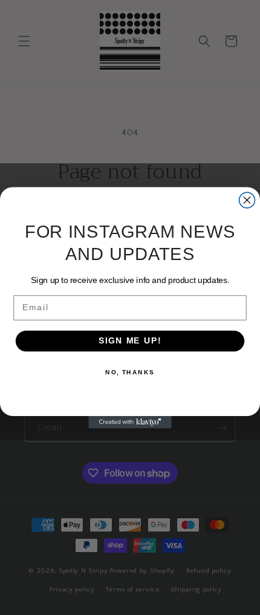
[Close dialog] (247, 200)
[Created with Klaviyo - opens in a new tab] (130, 421)
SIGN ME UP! (130, 340)
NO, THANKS (130, 372)
